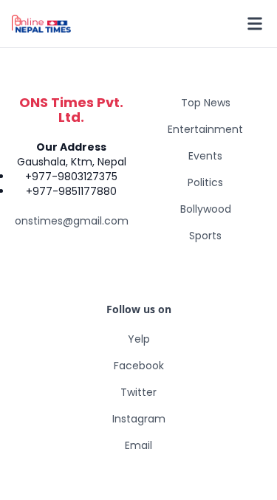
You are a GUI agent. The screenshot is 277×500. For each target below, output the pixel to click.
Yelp (139, 339)
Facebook (139, 365)
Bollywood (205, 209)
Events (205, 155)
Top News (205, 102)
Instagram (138, 418)
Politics (205, 182)
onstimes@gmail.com (72, 220)
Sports (205, 235)
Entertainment (205, 129)
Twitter (138, 392)
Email (138, 445)
